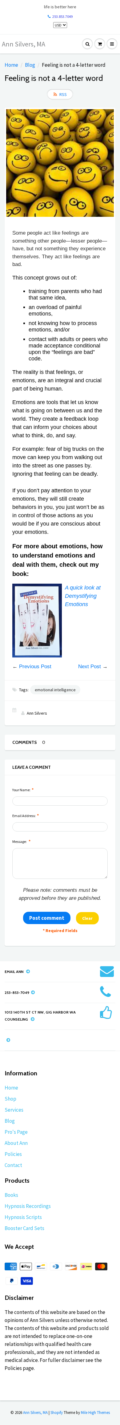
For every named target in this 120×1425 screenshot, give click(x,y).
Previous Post (35, 666)
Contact (13, 1165)
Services (14, 1109)
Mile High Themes (95, 1412)
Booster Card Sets (24, 1228)
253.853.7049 (62, 16)
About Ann (16, 1143)
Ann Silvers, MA (23, 44)
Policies (13, 1154)
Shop (10, 1098)
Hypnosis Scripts (23, 1217)
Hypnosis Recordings (28, 1206)
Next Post (89, 666)
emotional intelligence (55, 690)
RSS (63, 94)
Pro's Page (16, 1132)
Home (11, 65)
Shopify (56, 1412)
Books (11, 1195)
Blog (30, 65)
